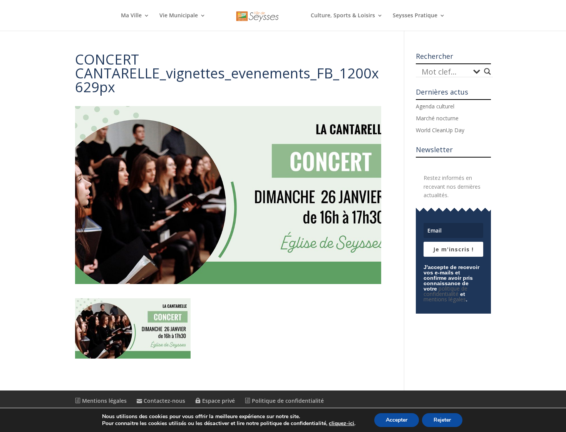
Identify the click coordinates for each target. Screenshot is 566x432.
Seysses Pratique (415, 16)
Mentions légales (103, 400)
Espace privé (218, 400)
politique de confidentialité (445, 291)
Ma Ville (131, 16)
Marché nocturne (437, 118)
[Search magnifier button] (487, 71)
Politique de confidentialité (287, 400)
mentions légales (445, 299)
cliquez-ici (341, 423)
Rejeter (442, 420)
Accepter (396, 420)
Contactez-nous (163, 400)
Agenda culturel (435, 106)
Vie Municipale (178, 16)
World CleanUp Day (440, 130)
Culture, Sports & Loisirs (343, 16)
